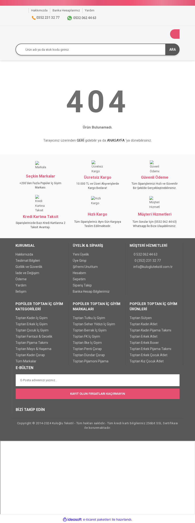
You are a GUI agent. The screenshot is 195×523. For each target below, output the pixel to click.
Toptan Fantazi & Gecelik (33, 336)
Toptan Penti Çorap (87, 349)
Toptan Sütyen (141, 318)
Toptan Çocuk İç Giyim (32, 330)
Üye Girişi (79, 260)
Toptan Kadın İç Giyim (31, 318)
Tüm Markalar (25, 361)
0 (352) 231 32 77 (148, 260)
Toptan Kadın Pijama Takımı (150, 330)
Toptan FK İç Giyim (86, 336)
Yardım (20, 285)
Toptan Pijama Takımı (31, 343)
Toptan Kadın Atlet (143, 324)
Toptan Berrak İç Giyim (90, 330)
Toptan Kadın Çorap (30, 355)
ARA (172, 49)
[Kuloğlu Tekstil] (25, 10)
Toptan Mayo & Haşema (33, 349)
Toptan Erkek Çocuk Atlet (148, 355)
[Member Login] (165, 34)
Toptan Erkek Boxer (144, 343)
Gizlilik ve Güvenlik (28, 267)
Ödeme (21, 279)
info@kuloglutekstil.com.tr (153, 267)
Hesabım (79, 273)
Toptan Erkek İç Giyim (31, 324)
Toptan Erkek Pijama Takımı (150, 349)
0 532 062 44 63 (145, 254)
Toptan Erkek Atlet (143, 336)
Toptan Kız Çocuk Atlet (147, 361)
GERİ (80, 140)
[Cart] (175, 34)
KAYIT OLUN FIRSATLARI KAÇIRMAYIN (97, 393)
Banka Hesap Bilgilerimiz (91, 291)
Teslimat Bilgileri (27, 260)
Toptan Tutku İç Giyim (89, 318)
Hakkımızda (24, 254)
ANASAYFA (116, 140)
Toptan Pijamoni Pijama (90, 361)
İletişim (20, 291)
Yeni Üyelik (81, 254)
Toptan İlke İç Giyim (87, 343)
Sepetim (79, 279)
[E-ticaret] (97, 519)
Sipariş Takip (82, 285)
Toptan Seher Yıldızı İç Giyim (94, 324)
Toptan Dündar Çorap (89, 355)
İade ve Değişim (27, 273)
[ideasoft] (72, 519)
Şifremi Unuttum (85, 267)
